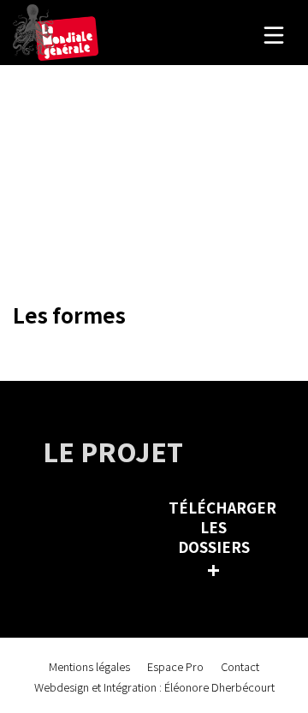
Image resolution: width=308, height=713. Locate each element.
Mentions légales (89, 666)
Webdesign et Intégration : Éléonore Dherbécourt (154, 687)
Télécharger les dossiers (218, 539)
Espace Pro (175, 666)
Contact (240, 666)
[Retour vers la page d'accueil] (55, 32)
